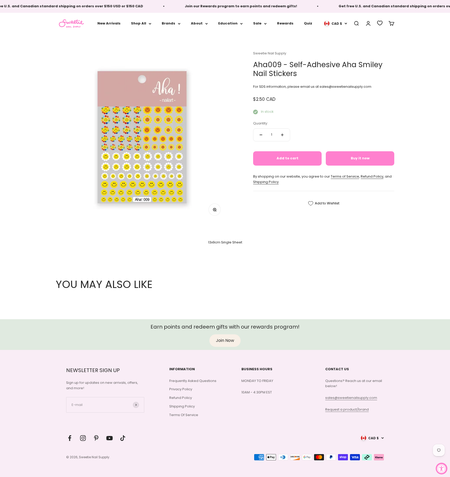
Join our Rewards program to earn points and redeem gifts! (234, 6)
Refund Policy (372, 176)
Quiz (308, 23)
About (197, 23)
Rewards (285, 23)
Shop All (138, 23)
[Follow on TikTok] (122, 438)
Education (228, 23)
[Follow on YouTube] (109, 438)
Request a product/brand (347, 409)
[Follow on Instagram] (82, 438)
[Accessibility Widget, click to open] (441, 468)
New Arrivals (109, 23)
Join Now (225, 340)
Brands (168, 23)
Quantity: (260, 123)
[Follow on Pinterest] (96, 438)
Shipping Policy (266, 181)
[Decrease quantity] (260, 135)
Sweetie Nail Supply (269, 53)
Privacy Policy (180, 389)
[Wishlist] (379, 23)
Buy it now (360, 158)
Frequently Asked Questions (192, 380)
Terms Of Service (183, 414)
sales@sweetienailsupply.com (351, 397)
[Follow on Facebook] (69, 438)
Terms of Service (345, 176)
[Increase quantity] (282, 135)
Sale (257, 23)
